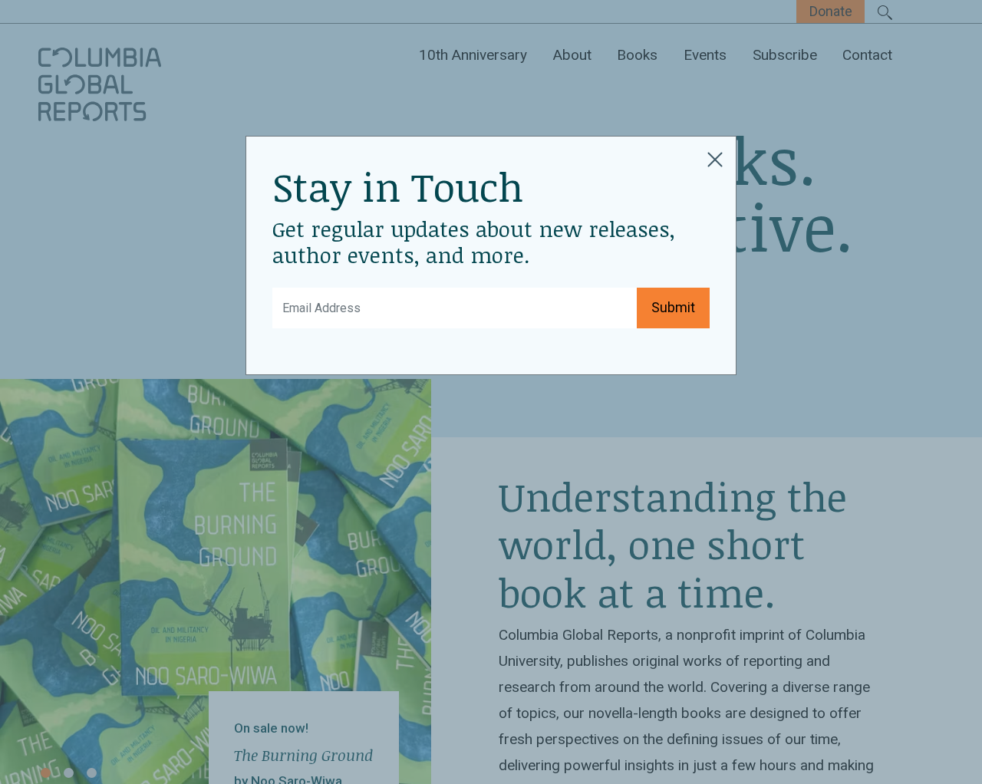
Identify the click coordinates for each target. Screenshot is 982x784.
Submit (673, 307)
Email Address (316, 297)
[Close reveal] (715, 157)
